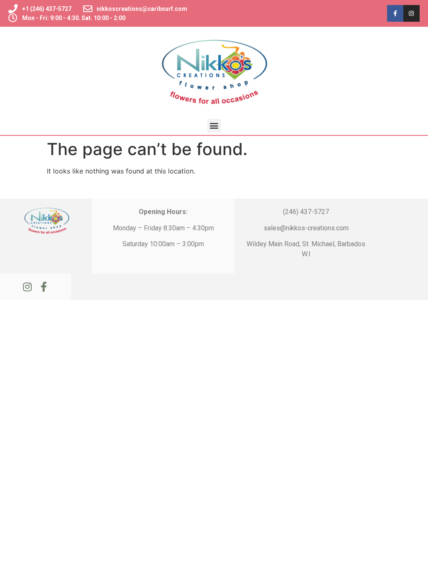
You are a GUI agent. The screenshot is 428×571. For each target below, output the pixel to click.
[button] (214, 126)
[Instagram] (411, 13)
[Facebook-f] (395, 13)
